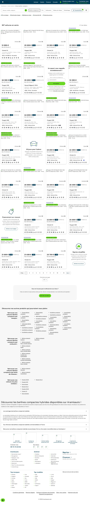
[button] (38, 10)
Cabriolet (53, 456)
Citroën (13, 478)
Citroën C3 (24, 391)
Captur (37, 485)
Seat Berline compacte (55, 314)
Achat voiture (11, 6)
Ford (26, 480)
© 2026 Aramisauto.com (44, 499)
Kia (25, 478)
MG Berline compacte (41, 330)
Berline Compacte (39, 456)
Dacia (13, 481)
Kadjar (52, 480)
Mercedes (27, 483)
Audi (13, 485)
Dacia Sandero (25, 393)
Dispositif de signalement (46, 494)
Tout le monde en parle (17, 461)
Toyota (26, 485)
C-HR (52, 474)
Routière (37, 457)
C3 (35, 481)
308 (36, 478)
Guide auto (53, 459)
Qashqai (53, 485)
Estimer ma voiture (79, 263)
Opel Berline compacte (27, 327)
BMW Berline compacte (41, 316)
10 (57, 273)
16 (63, 273)
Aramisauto (3, 6)
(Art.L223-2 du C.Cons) (58, 91)
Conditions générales (18, 492)
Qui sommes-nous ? (16, 454)
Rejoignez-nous (15, 457)
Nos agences (15, 456)
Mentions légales (30, 492)
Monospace (38, 461)
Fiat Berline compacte (41, 324)
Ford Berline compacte (27, 332)
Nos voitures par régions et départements (55, 463)
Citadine (37, 454)
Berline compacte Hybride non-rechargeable (25, 355)
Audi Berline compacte (27, 330)
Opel (13, 480)
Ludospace (37, 463)
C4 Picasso (37, 483)
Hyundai (27, 476)
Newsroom (14, 463)
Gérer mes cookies (61, 492)
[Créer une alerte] (3, 500)
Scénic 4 (53, 483)
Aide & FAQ (14, 459)
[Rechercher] (26, 10)
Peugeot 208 (25, 382)
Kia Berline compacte (55, 312)
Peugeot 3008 (25, 379)
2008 (36, 476)
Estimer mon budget (11, 228)
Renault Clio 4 (39, 379)
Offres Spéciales (55, 457)
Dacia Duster (25, 384)
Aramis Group (15, 466)
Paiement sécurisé (73, 492)
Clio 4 (52, 476)
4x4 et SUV (53, 454)
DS (25, 487)
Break (36, 459)
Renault (13, 474)
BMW (26, 481)
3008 (36, 480)
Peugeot (13, 476)
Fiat (26, 474)
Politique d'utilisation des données (45, 492)
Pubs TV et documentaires (18, 465)
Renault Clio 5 (25, 386)
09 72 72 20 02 (15, 447)
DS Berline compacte (41, 318)
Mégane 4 (53, 481)
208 (36, 474)
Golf (52, 478)
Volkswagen (14, 483)
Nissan (13, 487)
